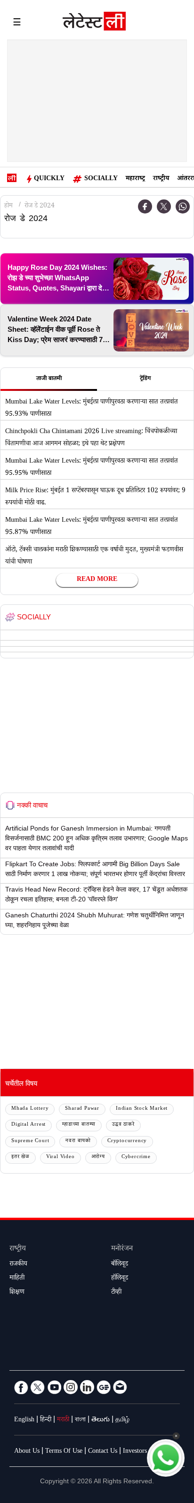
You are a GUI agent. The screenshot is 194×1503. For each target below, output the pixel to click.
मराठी (63, 1420)
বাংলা (80, 1420)
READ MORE (97, 580)
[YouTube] (54, 1387)
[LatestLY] (94, 23)
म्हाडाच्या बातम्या (79, 1125)
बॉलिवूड (119, 1264)
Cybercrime (136, 1157)
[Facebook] (145, 206)
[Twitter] (164, 206)
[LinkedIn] (87, 1387)
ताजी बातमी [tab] (49, 379)
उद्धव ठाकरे (123, 1125)
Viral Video (60, 1157)
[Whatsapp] (183, 206)
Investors (135, 1452)
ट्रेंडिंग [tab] (145, 379)
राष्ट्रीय (161, 179)
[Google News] (104, 1387)
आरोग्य (98, 1157)
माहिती (16, 1279)
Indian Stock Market (142, 1109)
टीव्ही (116, 1293)
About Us (27, 1452)
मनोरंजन (122, 1249)
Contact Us (102, 1452)
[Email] (120, 1387)
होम (8, 206)
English (24, 1420)
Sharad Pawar (82, 1109)
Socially (101, 179)
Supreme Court (30, 1141)
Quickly (49, 179)
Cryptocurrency (127, 1141)
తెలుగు (100, 1420)
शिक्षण (16, 1293)
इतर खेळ (20, 1157)
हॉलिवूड (119, 1279)
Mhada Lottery (29, 1109)
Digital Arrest (28, 1125)
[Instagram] (71, 1387)
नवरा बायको (78, 1141)
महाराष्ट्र (135, 179)
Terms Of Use (63, 1452)
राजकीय (18, 1264)
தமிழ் (122, 1420)
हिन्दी (45, 1420)
